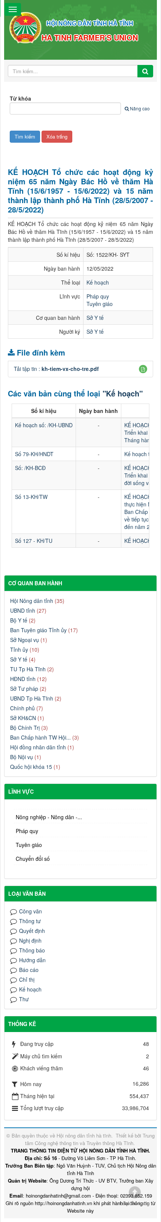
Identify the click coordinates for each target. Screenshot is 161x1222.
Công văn (30, 911)
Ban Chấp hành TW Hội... (40, 737)
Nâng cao (140, 108)
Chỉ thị (26, 979)
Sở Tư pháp (24, 688)
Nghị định (30, 940)
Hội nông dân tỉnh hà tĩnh (84, 1135)
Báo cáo (29, 969)
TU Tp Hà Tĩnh (28, 669)
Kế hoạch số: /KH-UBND (44, 425)
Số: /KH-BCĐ (30, 468)
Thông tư (30, 921)
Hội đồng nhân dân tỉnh (38, 747)
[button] (143, 369)
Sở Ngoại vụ (24, 639)
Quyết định (32, 930)
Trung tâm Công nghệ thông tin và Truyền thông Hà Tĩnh (90, 1139)
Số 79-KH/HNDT (34, 454)
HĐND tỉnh (23, 679)
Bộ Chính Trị (25, 727)
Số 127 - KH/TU (33, 540)
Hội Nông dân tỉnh (31, 600)
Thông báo (32, 950)
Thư (24, 999)
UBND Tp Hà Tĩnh (31, 698)
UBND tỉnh (22, 610)
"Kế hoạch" (123, 393)
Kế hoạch (97, 282)
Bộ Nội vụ (21, 757)
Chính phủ (22, 708)
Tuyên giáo (99, 303)
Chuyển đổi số (33, 858)
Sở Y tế (95, 317)
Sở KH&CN (23, 718)
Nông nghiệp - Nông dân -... (49, 817)
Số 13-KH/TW (31, 496)
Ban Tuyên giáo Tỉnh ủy (38, 630)
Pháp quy (97, 296)
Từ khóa (20, 98)
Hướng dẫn (32, 960)
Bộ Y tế (18, 620)
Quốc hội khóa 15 (31, 766)
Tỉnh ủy (19, 649)
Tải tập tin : (56, 368)
